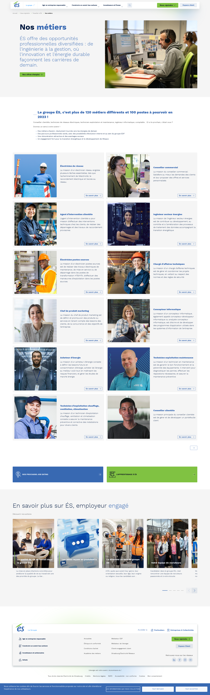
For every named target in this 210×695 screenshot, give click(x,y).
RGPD (110, 676)
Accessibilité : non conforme (125, 676)
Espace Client (184, 646)
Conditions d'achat (91, 648)
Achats (25, 660)
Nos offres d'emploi (31, 74)
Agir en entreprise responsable (34, 639)
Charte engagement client (121, 648)
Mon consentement (155, 676)
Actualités (87, 638)
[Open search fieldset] (129, 5)
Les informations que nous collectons (123, 689)
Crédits (87, 676)
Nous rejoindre (166, 5)
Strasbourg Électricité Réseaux (123, 653)
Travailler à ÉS (37, 13)
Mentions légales (99, 676)
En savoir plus (22, 582)
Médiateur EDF (117, 638)
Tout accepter (191, 689)
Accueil (15, 13)
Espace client (188, 5)
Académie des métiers (92, 653)
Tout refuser (158, 689)
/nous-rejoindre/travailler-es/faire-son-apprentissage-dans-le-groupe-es (152, 474)
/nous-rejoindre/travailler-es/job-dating (58, 474)
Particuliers (159, 630)
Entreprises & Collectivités (182, 630)
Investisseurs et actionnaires (33, 653)
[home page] (16, 5)
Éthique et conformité (92, 643)
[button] (55, 5)
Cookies (142, 676)
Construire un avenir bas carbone (35, 646)
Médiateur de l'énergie (119, 643)
